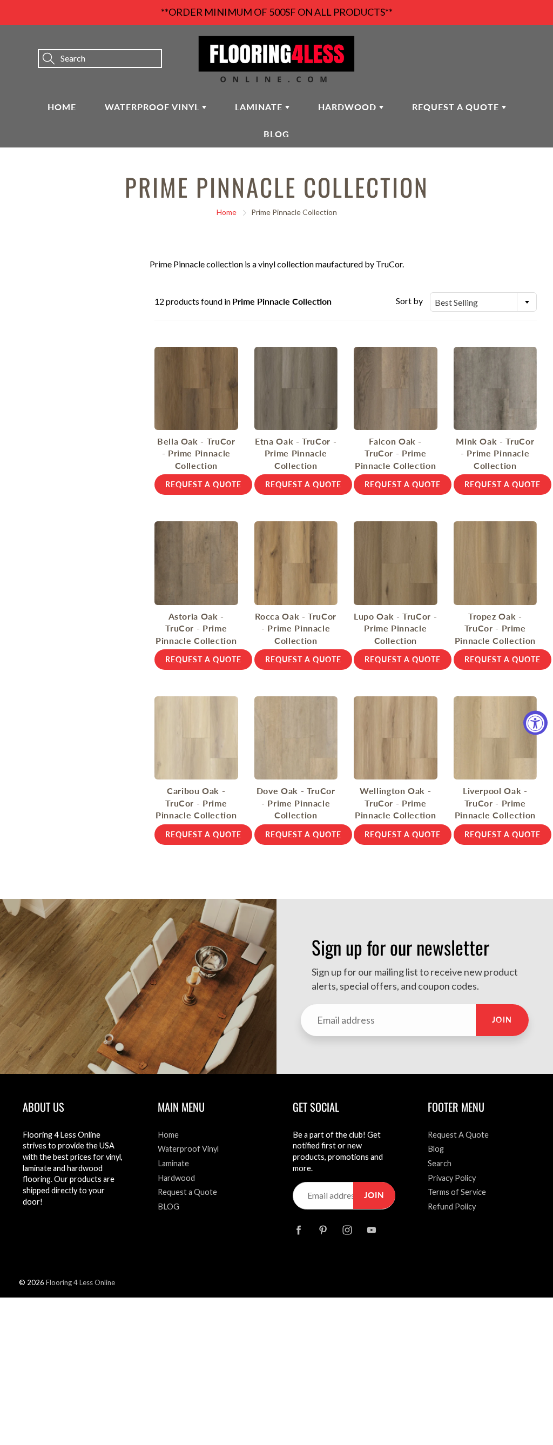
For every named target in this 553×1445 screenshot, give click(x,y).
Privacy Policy (452, 1177)
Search (439, 1163)
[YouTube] (371, 1229)
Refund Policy (452, 1206)
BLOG (276, 134)
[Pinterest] (322, 1229)
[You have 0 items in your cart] (534, 44)
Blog (436, 1148)
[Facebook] (298, 1229)
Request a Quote (457, 107)
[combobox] (483, 302)
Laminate (260, 107)
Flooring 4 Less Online (80, 1282)
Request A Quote (458, 1134)
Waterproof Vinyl (153, 107)
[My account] (507, 44)
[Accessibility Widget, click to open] (535, 722)
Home (62, 107)
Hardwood (348, 107)
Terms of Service (457, 1192)
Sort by (409, 300)
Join (502, 1019)
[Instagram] (347, 1229)
